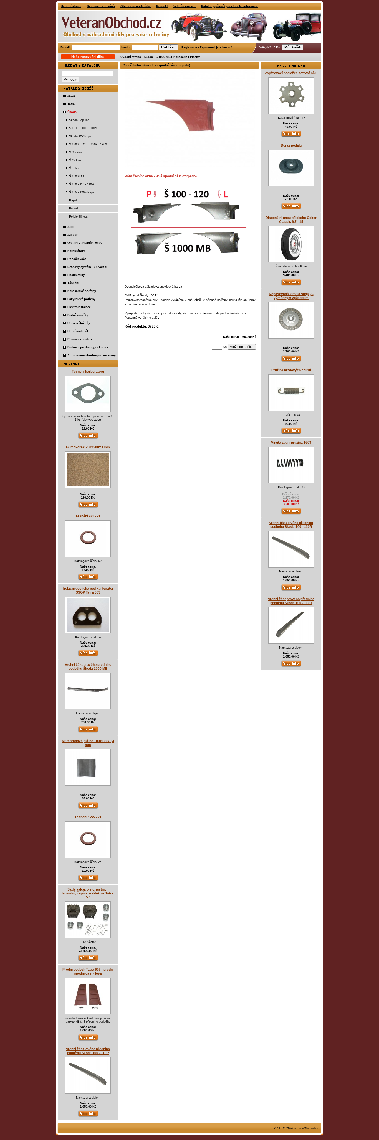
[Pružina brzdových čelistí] (291, 408)
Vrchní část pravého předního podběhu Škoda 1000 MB (88, 667)
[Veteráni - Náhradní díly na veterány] (109, 26)
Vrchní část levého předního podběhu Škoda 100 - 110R (88, 1051)
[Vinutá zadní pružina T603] (291, 480)
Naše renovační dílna (88, 57)
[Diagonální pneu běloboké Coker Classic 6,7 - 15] (291, 260)
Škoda (148, 56)
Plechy (195, 56)
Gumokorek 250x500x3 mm (88, 447)
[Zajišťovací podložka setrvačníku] (291, 111)
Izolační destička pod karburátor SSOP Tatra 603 (88, 590)
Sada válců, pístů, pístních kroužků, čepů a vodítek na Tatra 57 (87, 893)
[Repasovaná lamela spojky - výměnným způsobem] (291, 336)
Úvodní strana (130, 56)
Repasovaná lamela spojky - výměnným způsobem (291, 296)
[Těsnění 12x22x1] (88, 855)
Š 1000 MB (163, 56)
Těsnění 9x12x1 (87, 516)
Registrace (189, 47)
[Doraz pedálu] (291, 183)
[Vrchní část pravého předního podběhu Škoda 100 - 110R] (291, 641)
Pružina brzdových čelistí (291, 370)
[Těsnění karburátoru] (88, 409)
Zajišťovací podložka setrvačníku (291, 73)
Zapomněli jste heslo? (216, 47)
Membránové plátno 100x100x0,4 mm (88, 743)
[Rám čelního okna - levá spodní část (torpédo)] (190, 166)
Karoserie (180, 56)
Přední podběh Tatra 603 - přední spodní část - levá (87, 971)
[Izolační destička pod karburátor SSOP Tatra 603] (88, 630)
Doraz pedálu (291, 145)
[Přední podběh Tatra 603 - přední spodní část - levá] (88, 1011)
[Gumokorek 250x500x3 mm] (88, 485)
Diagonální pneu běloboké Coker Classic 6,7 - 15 (291, 220)
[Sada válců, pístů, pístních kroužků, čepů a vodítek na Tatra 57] (88, 935)
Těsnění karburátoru (88, 372)
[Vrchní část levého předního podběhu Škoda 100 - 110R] (88, 1091)
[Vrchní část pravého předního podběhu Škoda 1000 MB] (88, 707)
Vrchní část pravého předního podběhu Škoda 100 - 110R (291, 601)
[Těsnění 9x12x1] (88, 554)
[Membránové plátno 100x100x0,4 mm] (88, 783)
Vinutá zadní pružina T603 (291, 442)
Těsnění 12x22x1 (88, 817)
